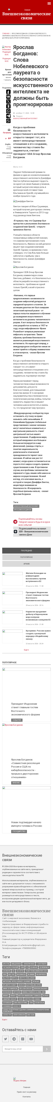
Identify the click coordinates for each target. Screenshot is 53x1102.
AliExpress (41, 974)
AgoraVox (21, 974)
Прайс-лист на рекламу (26, 1092)
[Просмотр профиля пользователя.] (6, 51)
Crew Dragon (19, 1015)
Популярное (26, 557)
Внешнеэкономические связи (26, 15)
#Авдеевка (16, 964)
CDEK (21, 999)
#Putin (6, 964)
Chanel (37, 999)
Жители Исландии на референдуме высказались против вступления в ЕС (36, 577)
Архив (27, 564)
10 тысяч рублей (10, 967)
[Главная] (26, 10)
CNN (31, 1003)
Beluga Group (25, 989)
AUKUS (21, 985)
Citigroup (7, 1003)
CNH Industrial (20, 1003)
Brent (5, 996)
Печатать (7, 133)
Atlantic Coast (9, 985)
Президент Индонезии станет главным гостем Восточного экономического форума (38, 596)
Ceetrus (28, 999)
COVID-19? (7, 1015)
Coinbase (7, 1006)
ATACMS (36, 981)
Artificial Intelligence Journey (17, 981)
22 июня (33, 967)
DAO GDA (30, 1015)
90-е (4, 974)
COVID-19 (16, 1006)
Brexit (13, 996)
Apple (14, 978)
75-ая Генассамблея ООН (36, 971)
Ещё (26, 650)
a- (6, 138)
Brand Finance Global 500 (33, 992)
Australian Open (33, 985)
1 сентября (41, 964)
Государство (19, 831)
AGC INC (11, 974)
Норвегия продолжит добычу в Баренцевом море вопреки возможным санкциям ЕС (38, 616)
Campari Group (9, 999)
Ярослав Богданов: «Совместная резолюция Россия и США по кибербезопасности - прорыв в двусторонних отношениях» (25, 768)
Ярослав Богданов (22, 510)
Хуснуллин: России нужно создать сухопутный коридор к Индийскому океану (38, 635)
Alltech (6, 978)
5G (13, 971)
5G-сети (20, 971)
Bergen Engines (40, 989)
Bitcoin (17, 992)
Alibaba (31, 974)
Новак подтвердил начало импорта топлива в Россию (26, 824)
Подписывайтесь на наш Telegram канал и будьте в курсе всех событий (34, 522)
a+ (9, 138)
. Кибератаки (28, 964)
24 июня (6, 971)
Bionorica (7, 992)
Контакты (27, 1097)
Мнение (16, 783)
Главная (5, 33)
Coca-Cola (39, 1003)
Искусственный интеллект (25, 119)
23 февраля (44, 967)
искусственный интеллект (26, 506)
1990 (22, 967)
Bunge (45, 996)
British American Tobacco (29, 996)
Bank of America (10, 989)
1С (27, 967)
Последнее (36, 550)
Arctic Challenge (27, 978)
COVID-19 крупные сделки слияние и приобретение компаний (26, 1010)
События (17, 720)
